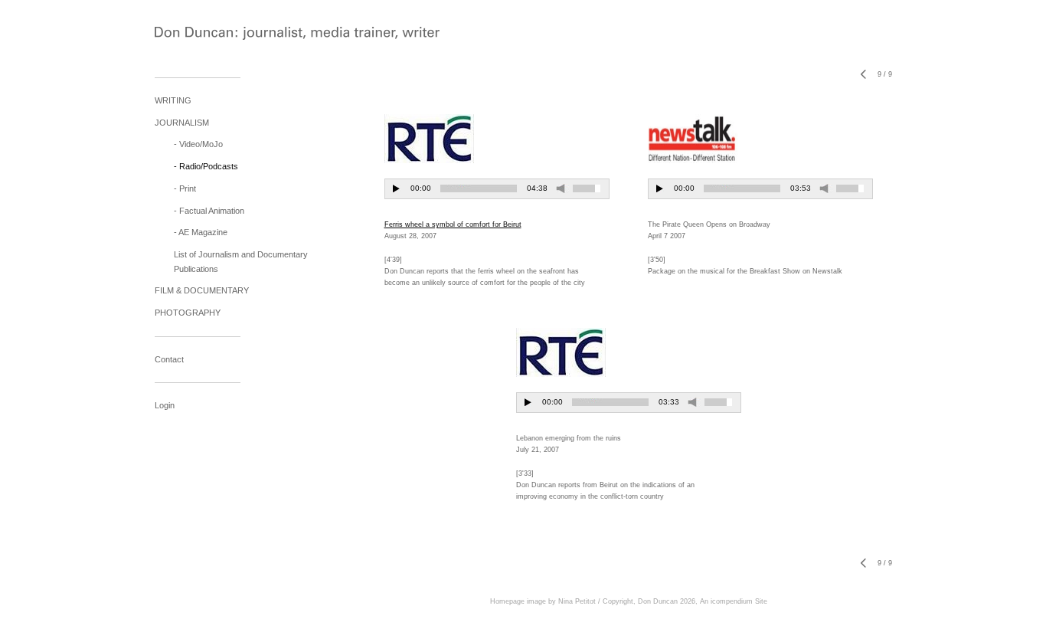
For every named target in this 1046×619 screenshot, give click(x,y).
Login (165, 405)
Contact (169, 359)
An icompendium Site (733, 601)
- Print (185, 188)
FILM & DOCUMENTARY (202, 290)
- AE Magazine (200, 232)
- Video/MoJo (198, 144)
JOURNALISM (182, 122)
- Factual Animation (209, 210)
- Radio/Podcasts (206, 166)
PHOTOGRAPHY (188, 312)
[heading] (193, 35)
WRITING (173, 100)
